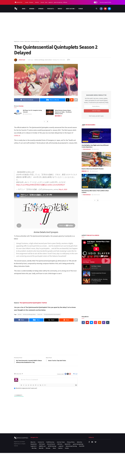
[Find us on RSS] (99, 322)
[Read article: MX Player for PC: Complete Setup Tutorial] (18, 112)
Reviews (31, 8)
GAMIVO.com (42, 446)
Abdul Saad (22, 60)
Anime (19, 314)
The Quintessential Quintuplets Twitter (33, 303)
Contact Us (41, 442)
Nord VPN (81, 446)
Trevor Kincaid (87, 149)
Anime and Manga (39, 60)
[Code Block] (38, 385)
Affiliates (65, 2)
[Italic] (24, 385)
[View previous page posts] (44, 121)
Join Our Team (61, 442)
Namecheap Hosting (71, 446)
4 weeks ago (96, 149)
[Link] (40, 385)
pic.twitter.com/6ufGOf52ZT (55, 185)
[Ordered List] (31, 385)
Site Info (37, 2)
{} (42, 385)
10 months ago (28, 114)
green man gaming (58, 2)
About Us (33, 442)
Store (46, 2)
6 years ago (30, 60)
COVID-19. (17, 135)
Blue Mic (41, 448)
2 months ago (96, 194)
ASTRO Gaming (52, 446)
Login (76, 374)
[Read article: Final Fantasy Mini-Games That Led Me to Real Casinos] (96, 181)
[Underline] (26, 385)
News (23, 8)
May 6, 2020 (63, 189)
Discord (42, 2)
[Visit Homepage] (16, 8)
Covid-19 (40, 314)
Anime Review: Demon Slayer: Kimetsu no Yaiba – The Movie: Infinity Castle (63, 112)
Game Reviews (86, 165)
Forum (80, 8)
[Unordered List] (33, 385)
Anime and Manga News (29, 314)
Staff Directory (50, 442)
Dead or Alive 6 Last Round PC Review (92, 169)
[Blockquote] (35, 385)
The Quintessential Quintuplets (52, 314)
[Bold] (21, 385)
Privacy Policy (70, 442)
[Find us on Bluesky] (109, 8)
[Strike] (28, 385)
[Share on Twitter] (67, 99)
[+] (45, 385)
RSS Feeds (42, 444)
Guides (26, 2)
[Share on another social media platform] (76, 99)
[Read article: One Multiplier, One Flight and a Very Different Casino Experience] (96, 135)
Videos (60, 8)
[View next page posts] (47, 121)
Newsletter (19, 2)
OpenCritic (67, 444)
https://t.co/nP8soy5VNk (25, 185)
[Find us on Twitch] (103, 322)
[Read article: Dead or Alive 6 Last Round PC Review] (96, 159)
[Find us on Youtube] (105, 8)
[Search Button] (96, 8)
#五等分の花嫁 (39, 185)
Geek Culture (70, 8)
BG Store (60, 444)
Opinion (40, 8)
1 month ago (94, 171)
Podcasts (50, 8)
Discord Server (51, 444)
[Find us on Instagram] (95, 322)
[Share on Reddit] (72, 99)
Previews (31, 2)
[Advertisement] (62, 27)
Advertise (79, 442)
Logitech (61, 446)
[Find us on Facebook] (101, 8)
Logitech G (50, 2)
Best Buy (34, 448)
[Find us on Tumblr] (107, 322)
